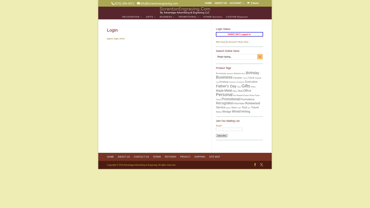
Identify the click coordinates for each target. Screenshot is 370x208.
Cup (217, 82)
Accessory (221, 73)
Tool (244, 107)
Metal (228, 90)
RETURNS (170, 157)
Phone (246, 95)
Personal (224, 94)
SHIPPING (199, 157)
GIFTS (149, 17)
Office (247, 90)
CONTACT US (141, 157)
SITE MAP (214, 157)
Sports (228, 108)
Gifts (246, 85)
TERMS (157, 157)
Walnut (219, 112)
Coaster (258, 78)
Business (224, 77)
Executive (251, 81)
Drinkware (232, 82)
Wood (236, 111)
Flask (239, 87)
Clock (251, 78)
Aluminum (230, 73)
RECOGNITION (130, 17)
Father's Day (226, 86)
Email (219, 126)
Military (235, 91)
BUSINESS (166, 17)
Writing (245, 111)
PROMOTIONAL (188, 17)
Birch (243, 73)
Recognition (225, 103)
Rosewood (252, 103)
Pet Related (238, 95)
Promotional (231, 99)
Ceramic (237, 77)
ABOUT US (221, 3)
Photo (251, 95)
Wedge (226, 111)
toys (248, 108)
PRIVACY (185, 157)
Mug (240, 91)
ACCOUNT (236, 3)
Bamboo (237, 73)
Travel (255, 107)
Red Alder (239, 103)
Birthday (252, 73)
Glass (253, 87)
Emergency (240, 82)
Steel (234, 107)
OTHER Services (212, 17)
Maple (220, 90)
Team (239, 108)
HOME (208, 3)
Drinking (223, 82)
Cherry (245, 78)
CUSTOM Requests (237, 17)
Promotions (247, 99)
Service (220, 107)
